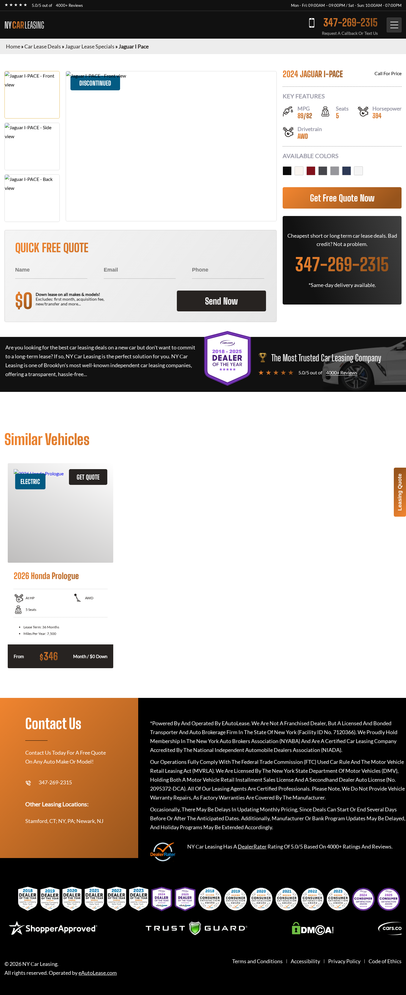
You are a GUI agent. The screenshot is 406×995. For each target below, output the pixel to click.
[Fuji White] (299, 171)
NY (24, 25)
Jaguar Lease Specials (89, 46)
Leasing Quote (400, 492)
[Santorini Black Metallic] (287, 171)
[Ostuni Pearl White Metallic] (358, 171)
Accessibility (305, 961)
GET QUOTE (88, 477)
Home (13, 46)
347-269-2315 (350, 22)
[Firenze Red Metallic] (311, 171)
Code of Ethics (385, 961)
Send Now (221, 301)
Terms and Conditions (257, 961)
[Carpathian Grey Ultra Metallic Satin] (323, 171)
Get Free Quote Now (342, 198)
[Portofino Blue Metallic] (346, 171)
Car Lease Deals (42, 46)
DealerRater (252, 846)
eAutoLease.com (97, 973)
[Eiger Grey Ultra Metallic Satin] (335, 171)
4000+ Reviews (69, 5)
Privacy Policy (344, 961)
